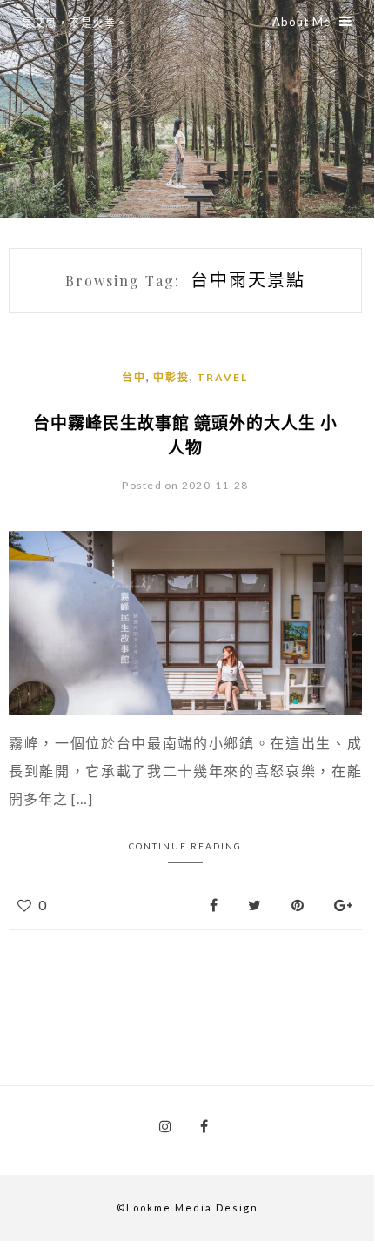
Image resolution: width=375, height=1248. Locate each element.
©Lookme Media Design (187, 1207)
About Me (301, 22)
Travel (222, 377)
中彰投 (171, 377)
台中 (134, 377)
